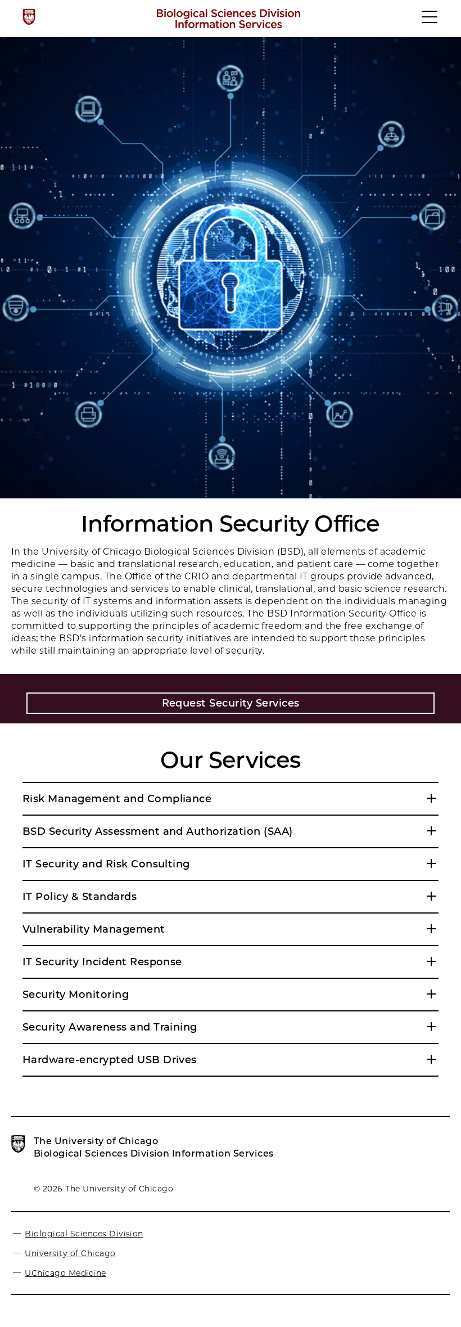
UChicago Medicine (65, 1273)
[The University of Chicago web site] (28, 17)
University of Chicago (70, 1253)
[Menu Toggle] (430, 22)
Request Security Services (231, 703)
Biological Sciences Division (84, 1234)
